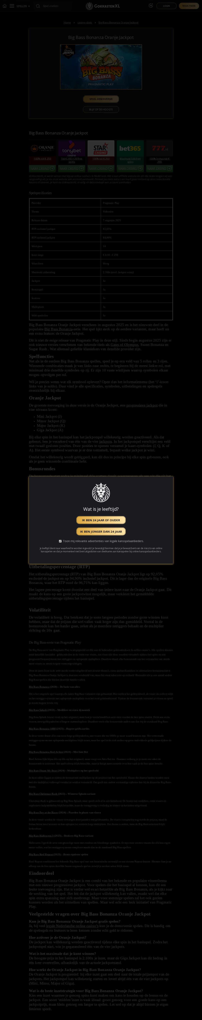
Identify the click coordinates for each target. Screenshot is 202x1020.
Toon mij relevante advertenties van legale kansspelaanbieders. (103, 541)
